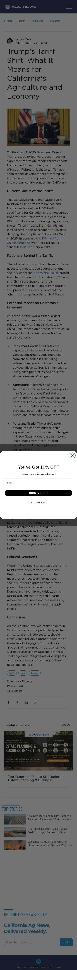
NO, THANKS (38, 502)
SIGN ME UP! (38, 493)
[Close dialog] (72, 455)
